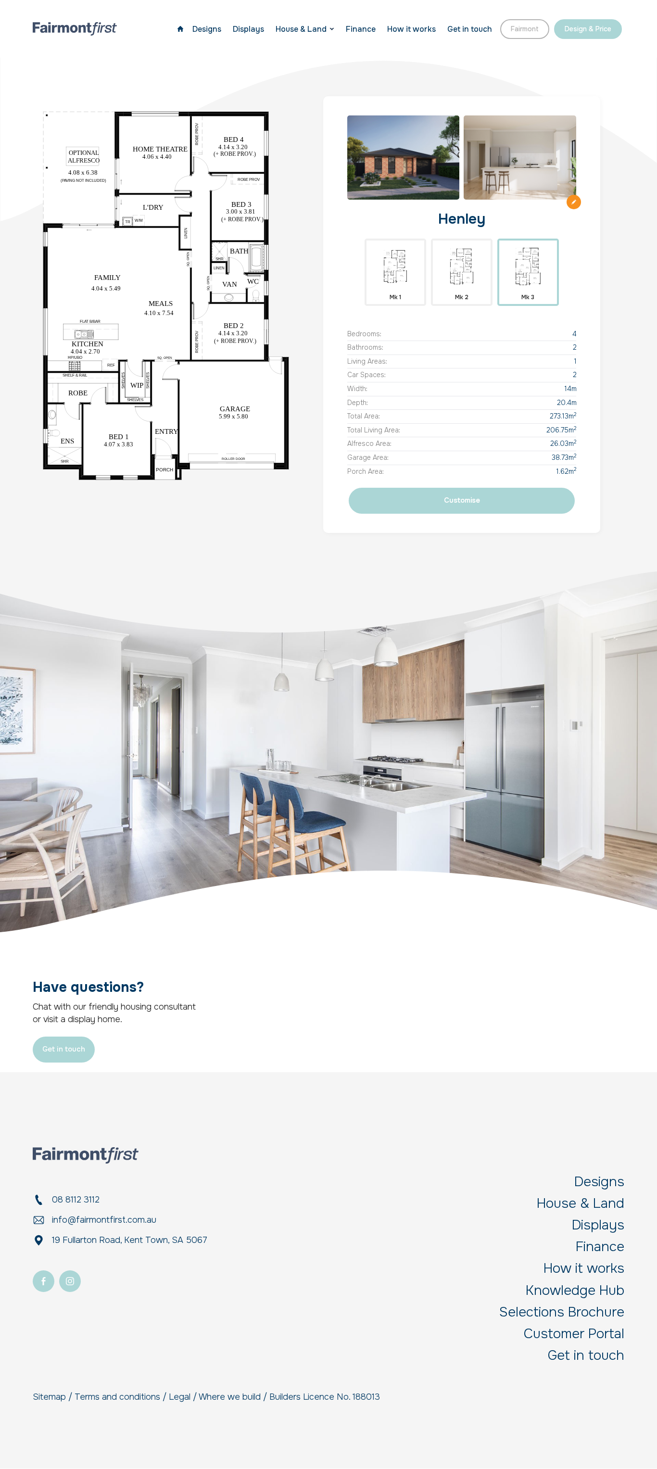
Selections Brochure (561, 1312)
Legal (179, 1397)
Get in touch (469, 29)
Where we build (230, 1397)
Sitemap (49, 1397)
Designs (206, 29)
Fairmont (525, 29)
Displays (248, 29)
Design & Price (588, 29)
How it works (411, 29)
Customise (462, 500)
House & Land (301, 29)
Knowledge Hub (575, 1291)
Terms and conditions (117, 1397)
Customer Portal (574, 1334)
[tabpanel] (166, 296)
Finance (361, 29)
